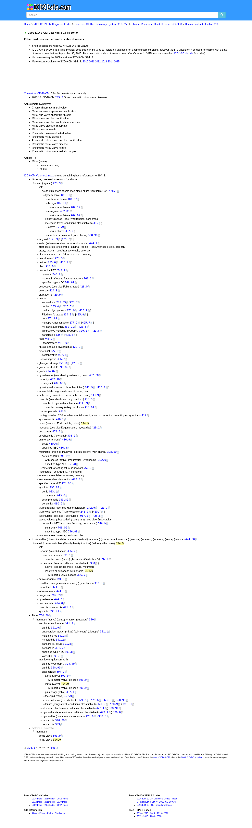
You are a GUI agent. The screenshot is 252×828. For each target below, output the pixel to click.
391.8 (72, 463)
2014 (110, 61)
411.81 (89, 407)
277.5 (73, 322)
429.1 (96, 427)
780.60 (44, 615)
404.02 (75, 215)
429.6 (95, 700)
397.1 (70, 692)
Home (27, 24)
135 (58, 334)
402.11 (61, 203)
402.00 (58, 383)
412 (61, 411)
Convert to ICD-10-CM (36, 93)
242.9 (89, 387)
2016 (139, 813)
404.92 (72, 199)
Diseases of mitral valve (202, 24)
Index (40, 798)
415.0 (53, 443)
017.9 (84, 515)
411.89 (83, 403)
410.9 (89, 399)
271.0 (71, 310)
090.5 (58, 503)
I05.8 (59, 97)
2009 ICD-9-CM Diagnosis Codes (52, 24)
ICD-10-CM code (183, 53)
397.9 (60, 671)
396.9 (71, 551)
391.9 (60, 226)
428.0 (84, 286)
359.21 (69, 326)
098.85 (63, 367)
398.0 (117, 712)
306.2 (61, 359)
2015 (117, 61)
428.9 (114, 704)
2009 (34, 805)
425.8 (80, 314)
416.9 (66, 439)
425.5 (59, 258)
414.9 (53, 290)
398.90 (92, 235)
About (34, 813)
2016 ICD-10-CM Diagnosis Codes (153, 798)
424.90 (190, 539)
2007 (59, 805)
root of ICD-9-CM (161, 757)
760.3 (88, 278)
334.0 (67, 314)
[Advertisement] (94, 77)
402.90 (94, 375)
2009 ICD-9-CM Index (191, 757)
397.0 (68, 695)
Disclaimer (60, 813)
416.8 (63, 447)
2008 (46, 805)
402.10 (55, 379)
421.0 (56, 587)
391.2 (60, 639)
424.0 (60, 591)
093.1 (53, 491)
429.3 (82, 700)
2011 (91, 61)
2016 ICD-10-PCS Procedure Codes (154, 805)
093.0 (61, 495)
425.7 (66, 239)
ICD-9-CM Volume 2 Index (39, 175)
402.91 (65, 195)
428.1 (113, 190)
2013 (104, 61)
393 (57, 724)
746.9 (61, 270)
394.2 (31, 747)
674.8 (56, 431)
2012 (98, 61)
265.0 (52, 262)
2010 (85, 61)
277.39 (53, 239)
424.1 (93, 243)
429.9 (57, 183)
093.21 (54, 611)
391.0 (59, 647)
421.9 (67, 607)
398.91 (127, 704)
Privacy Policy (46, 813)
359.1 (83, 330)
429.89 (66, 483)
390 (95, 222)
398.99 (70, 663)
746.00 (62, 527)
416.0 (50, 266)
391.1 (67, 555)
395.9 (65, 675)
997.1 (62, 354)
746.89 (69, 282)
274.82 (52, 318)
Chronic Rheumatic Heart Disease (157, 24)
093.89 (54, 487)
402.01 (64, 211)
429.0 (76, 346)
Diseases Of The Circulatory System (101, 24)
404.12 (75, 207)
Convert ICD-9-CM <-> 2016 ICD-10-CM (156, 802)
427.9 (54, 350)
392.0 (69, 231)
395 (53, 747)
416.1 (60, 419)
